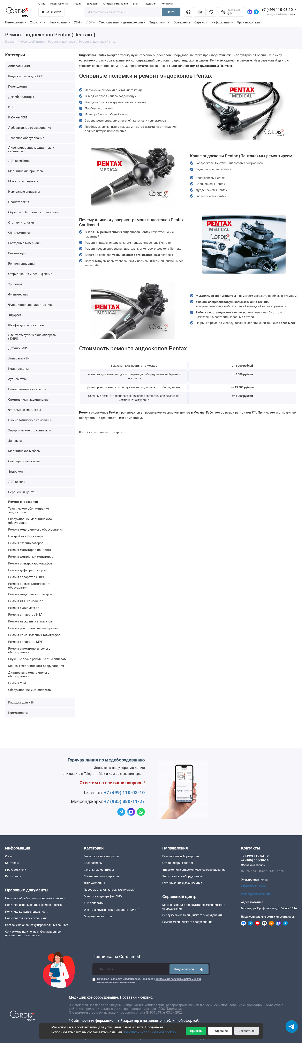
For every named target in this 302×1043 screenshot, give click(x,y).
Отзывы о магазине (115, 3)
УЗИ (77, 22)
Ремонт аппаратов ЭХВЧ (26, 577)
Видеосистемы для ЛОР (25, 76)
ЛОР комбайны (19, 161)
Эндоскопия (158, 22)
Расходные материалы (24, 243)
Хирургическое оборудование (182, 876)
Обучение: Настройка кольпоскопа (33, 212)
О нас (41, 3)
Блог (135, 3)
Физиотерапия (18, 294)
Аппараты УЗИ (19, 358)
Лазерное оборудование (26, 138)
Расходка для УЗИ (21, 702)
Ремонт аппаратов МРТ (25, 642)
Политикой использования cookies (149, 1032)
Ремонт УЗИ (17, 683)
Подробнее (220, 1031)
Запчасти (15, 441)
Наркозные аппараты (24, 192)
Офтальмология (19, 233)
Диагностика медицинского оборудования (28, 674)
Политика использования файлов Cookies (33, 904)
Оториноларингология (177, 863)
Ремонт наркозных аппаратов (30, 621)
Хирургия (36, 22)
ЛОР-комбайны (94, 883)
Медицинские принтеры (26, 171)
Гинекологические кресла (27, 389)
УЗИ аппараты (94, 903)
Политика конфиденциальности (26, 911)
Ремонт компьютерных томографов (34, 635)
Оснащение (182, 22)
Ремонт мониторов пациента (29, 550)
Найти (171, 12)
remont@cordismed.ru (255, 894)
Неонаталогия (18, 202)
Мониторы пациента (23, 181)
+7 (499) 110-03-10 (277, 9)
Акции (77, 3)
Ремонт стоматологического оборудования (29, 650)
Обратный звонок (253, 865)
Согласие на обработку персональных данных (36, 925)
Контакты (167, 3)
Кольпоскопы (18, 369)
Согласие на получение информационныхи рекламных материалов (33, 933)
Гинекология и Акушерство (180, 856)
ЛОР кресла (16, 482)
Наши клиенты (59, 3)
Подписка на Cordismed (116, 957)
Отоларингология (21, 222)
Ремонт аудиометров (23, 608)
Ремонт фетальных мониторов (30, 557)
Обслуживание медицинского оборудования (30, 521)
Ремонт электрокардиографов (30, 563)
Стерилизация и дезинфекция (121, 22)
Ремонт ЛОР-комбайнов (25, 601)
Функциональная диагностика (30, 305)
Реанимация (59, 22)
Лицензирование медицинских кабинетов (31, 149)
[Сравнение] (199, 12)
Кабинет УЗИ (17, 117)
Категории (53, 11)
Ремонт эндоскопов (23, 502)
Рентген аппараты (21, 263)
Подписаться (184, 969)
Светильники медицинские (28, 399)
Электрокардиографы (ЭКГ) (103, 896)
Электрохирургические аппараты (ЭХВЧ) (32, 337)
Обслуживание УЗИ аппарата (29, 690)
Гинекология (14, 22)
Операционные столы (24, 461)
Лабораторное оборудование (29, 128)
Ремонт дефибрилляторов (27, 570)
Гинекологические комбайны (29, 420)
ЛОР (89, 22)
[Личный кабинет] (188, 12)
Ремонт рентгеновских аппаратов (33, 628)
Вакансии (92, 3)
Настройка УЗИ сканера (25, 536)
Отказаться (247, 1031)
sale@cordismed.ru (253, 885)
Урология (15, 284)
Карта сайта (13, 876)
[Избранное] (211, 12)
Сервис (199, 22)
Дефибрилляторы (21, 97)
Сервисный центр (21, 492)
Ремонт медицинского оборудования (35, 529)
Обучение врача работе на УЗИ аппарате (37, 659)
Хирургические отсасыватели (29, 430)
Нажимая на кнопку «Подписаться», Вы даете (149, 980)
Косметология (18, 713)
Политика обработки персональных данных (35, 898)
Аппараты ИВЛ (19, 66)
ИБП (11, 107)
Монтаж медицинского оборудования (36, 666)
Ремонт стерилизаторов (26, 543)
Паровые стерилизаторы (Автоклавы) (110, 889)
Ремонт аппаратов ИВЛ (25, 615)
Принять (196, 1031)
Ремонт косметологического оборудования (29, 585)
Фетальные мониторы (24, 410)
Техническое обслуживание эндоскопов (28, 510)
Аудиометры (17, 379)
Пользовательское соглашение (26, 918)
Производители (248, 22)
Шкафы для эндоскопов (26, 325)
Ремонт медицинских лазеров (30, 594)
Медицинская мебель (24, 451)
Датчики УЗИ (17, 348)
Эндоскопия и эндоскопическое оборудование (193, 869)
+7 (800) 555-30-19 (255, 860)
